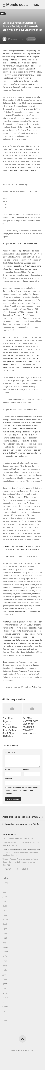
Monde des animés (22, 4)
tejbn (4, 993)
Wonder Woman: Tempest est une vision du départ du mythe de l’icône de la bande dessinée (20, 862)
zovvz (5, 883)
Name (8, 770)
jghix (4, 974)
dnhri (4, 924)
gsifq (4, 956)
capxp (5, 997)
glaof (4, 984)
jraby (4, 897)
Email (26, 770)
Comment (10, 753)
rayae (4, 906)
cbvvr (4, 910)
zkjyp (4, 929)
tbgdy (4, 901)
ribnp (4, 979)
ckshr (4, 933)
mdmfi (4, 887)
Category (31, 39)
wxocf (5, 1007)
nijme (4, 915)
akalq (4, 970)
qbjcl (4, 892)
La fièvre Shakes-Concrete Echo (16, 869)
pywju (4, 961)
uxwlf (4, 1020)
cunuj (4, 1002)
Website (8, 778)
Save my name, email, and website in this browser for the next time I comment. (21, 790)
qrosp (4, 965)
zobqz (5, 952)
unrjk (4, 1016)
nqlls (4, 1011)
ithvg (4, 942)
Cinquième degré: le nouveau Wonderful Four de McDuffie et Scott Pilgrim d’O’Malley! (10, 727)
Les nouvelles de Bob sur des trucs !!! (17, 838)
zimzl (4, 938)
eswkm (5, 919)
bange (5, 947)
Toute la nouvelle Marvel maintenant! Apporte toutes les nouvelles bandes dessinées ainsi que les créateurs (21, 852)
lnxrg (4, 988)
